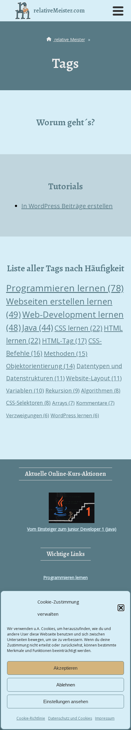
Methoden (65, 353)
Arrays (63, 402)
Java (37, 327)
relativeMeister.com (59, 10)
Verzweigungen (27, 415)
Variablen (25, 390)
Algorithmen (100, 390)
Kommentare (95, 402)
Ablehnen (65, 684)
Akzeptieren (65, 668)
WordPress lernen (75, 415)
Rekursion (62, 390)
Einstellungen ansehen (65, 701)
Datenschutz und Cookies (70, 718)
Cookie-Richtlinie (30, 718)
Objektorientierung (40, 365)
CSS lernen (78, 328)
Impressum (105, 718)
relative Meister (69, 39)
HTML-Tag (64, 340)
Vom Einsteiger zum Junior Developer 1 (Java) (71, 529)
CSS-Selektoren (28, 402)
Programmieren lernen (65, 288)
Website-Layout (94, 378)
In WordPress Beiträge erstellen (67, 206)
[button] (121, 608)
